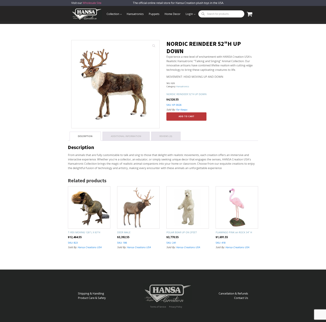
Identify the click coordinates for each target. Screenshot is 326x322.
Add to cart (186, 116)
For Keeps (181, 109)
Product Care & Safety (92, 298)
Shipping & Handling (91, 293)
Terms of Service (158, 307)
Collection (113, 14)
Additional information (126, 136)
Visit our (86, 3)
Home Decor (172, 14)
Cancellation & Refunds (233, 293)
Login (189, 14)
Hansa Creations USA (90, 247)
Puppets (154, 14)
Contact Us (241, 298)
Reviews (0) (166, 136)
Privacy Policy (175, 307)
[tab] (85, 136)
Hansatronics (135, 14)
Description (85, 136)
